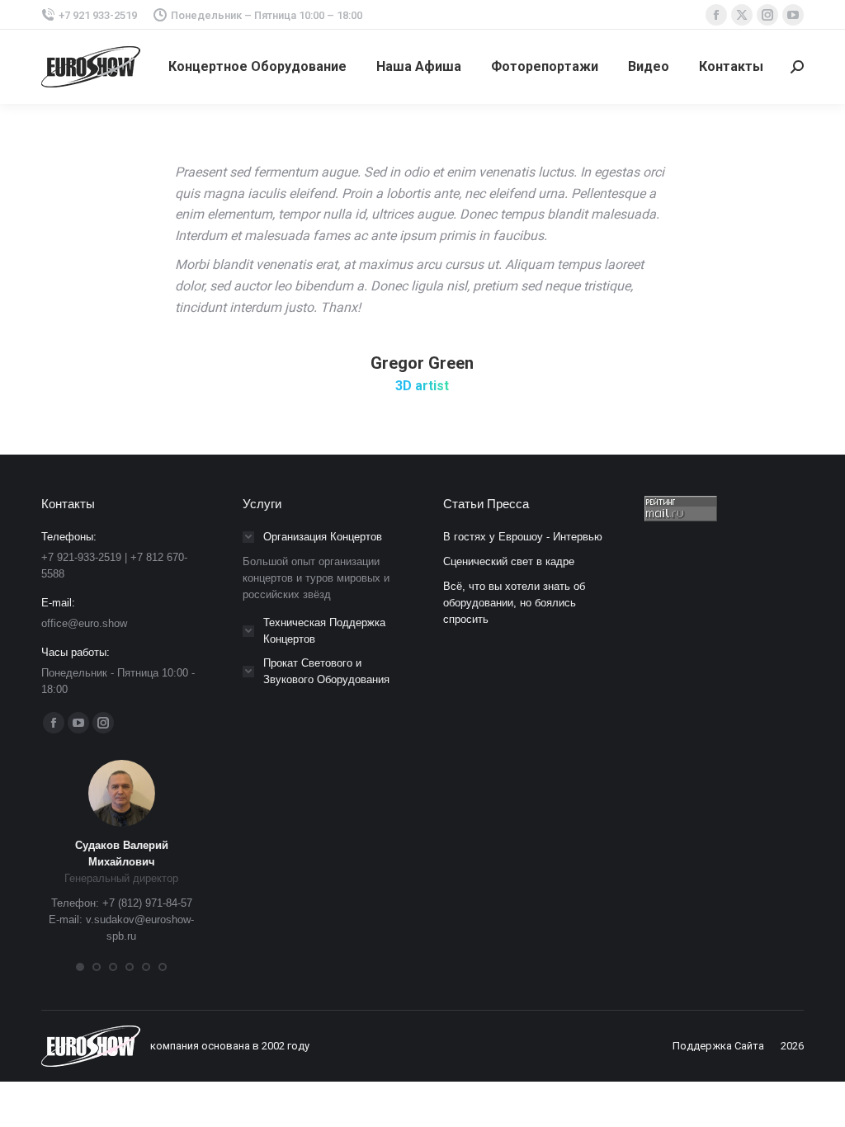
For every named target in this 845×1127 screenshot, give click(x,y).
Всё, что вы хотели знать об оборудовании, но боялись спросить (514, 602)
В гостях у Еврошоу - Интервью (522, 536)
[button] (80, 967)
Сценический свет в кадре (508, 561)
